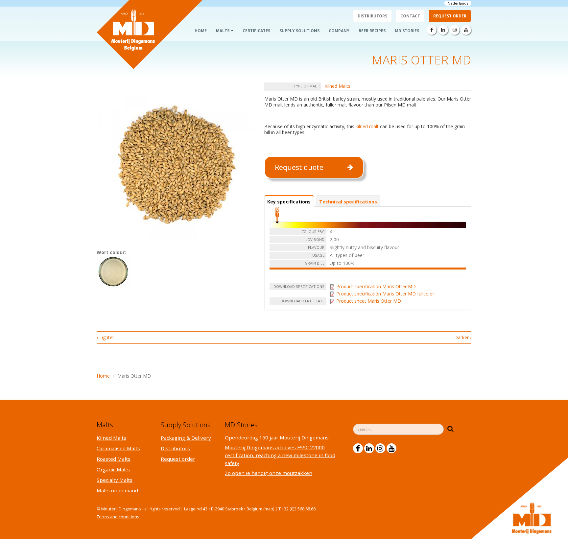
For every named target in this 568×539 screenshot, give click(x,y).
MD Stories (407, 31)
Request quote (299, 167)
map (269, 509)
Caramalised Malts (118, 448)
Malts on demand (117, 490)
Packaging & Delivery (186, 437)
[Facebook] (432, 30)
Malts (222, 31)
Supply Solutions (299, 31)
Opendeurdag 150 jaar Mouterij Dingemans (277, 437)
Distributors (372, 16)
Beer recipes (372, 31)
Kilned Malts (337, 86)
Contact (410, 16)
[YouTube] (466, 30)
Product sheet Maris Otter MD (368, 301)
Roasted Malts (113, 459)
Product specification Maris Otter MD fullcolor (385, 294)
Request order (449, 16)
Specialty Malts (114, 480)
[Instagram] (455, 30)
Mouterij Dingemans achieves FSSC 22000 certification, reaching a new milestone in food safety (280, 455)
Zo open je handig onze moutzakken (268, 473)
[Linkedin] (443, 30)
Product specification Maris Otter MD (376, 286)
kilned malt (367, 126)
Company (339, 31)
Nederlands (458, 3)
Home (201, 31)
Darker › (462, 337)
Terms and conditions (118, 517)
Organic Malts (113, 469)
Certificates (256, 31)
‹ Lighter (105, 337)
